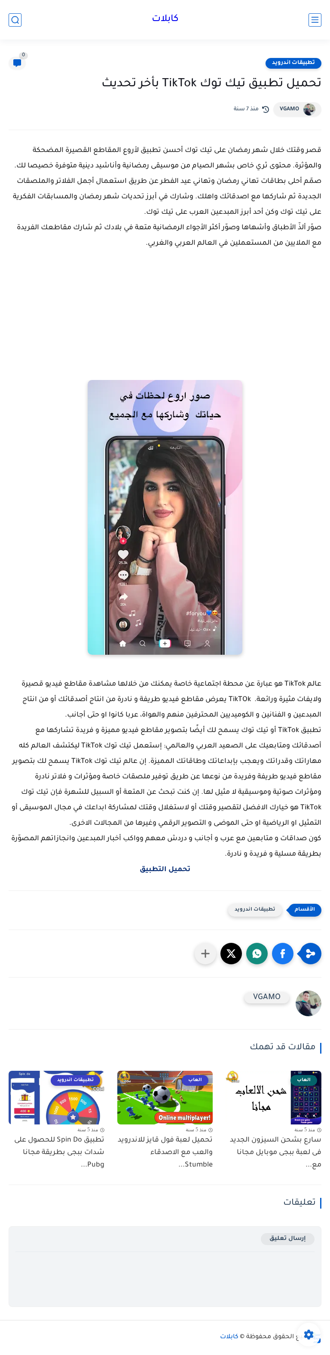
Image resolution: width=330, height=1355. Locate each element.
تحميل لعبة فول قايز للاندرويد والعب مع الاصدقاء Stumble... (165, 1152)
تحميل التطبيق (165, 870)
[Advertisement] (165, 324)
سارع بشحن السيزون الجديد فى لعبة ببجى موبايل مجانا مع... (275, 1152)
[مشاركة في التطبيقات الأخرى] (205, 953)
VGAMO (289, 109)
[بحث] (15, 20)
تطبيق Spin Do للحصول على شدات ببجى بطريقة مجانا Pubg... (59, 1152)
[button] (282, 953)
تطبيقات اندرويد (293, 63)
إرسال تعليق (287, 1239)
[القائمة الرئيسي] (315, 20)
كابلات (165, 20)
